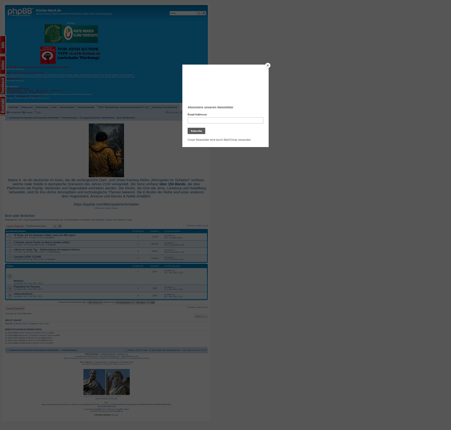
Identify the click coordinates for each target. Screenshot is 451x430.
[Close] (267, 65)
